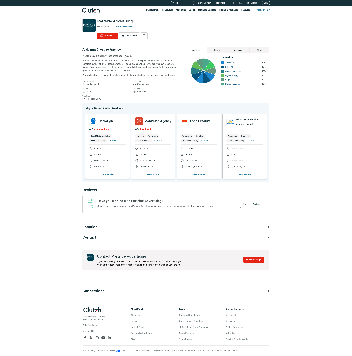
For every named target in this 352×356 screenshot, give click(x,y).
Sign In (254, 3)
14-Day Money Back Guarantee (193, 327)
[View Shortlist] (233, 3)
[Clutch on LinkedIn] (109, 338)
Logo (227, 80)
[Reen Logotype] (93, 121)
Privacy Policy (89, 351)
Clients (259, 50)
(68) (107, 129)
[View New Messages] (240, 3)
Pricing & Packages (228, 10)
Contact (108, 35)
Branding (229, 67)
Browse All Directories (189, 315)
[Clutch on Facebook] (85, 338)
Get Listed (231, 315)
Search (175, 3)
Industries (238, 50)
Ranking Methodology (141, 333)
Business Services (207, 10)
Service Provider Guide (237, 339)
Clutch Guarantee (234, 327)
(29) (153, 129)
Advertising (230, 63)
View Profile (107, 174)
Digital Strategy (231, 75)
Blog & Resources (186, 333)
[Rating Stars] (99, 129)
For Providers (220, 3)
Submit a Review (251, 204)
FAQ (133, 339)
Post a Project (263, 10)
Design (192, 10)
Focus (217, 50)
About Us (135, 315)
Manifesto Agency (157, 121)
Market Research (232, 84)
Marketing (181, 10)
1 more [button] (159, 140)
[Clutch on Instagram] (97, 338)
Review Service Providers (190, 321)
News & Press (137, 327)
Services (196, 50)
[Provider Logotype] (89, 25)
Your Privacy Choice (106, 351)
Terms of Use (157, 351)
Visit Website (131, 35)
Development (152, 10)
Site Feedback (90, 325)
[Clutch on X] (91, 338)
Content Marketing (233, 71)
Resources (246, 10)
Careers (134, 321)
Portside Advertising (115, 21)
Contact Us (88, 331)
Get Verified (231, 321)
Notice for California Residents (136, 351)
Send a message (253, 260)
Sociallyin (106, 121)
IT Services (167, 10)
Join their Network (123, 27)
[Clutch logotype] (91, 10)
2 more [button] (113, 140)
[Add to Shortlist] (144, 36)
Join (266, 3)
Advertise (230, 333)
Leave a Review (204, 3)
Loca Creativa (200, 121)
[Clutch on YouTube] (103, 338)
